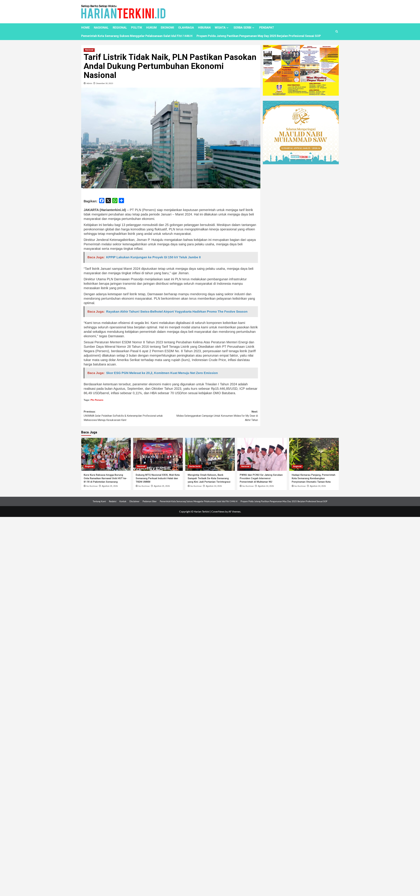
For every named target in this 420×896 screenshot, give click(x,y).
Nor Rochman (92, 486)
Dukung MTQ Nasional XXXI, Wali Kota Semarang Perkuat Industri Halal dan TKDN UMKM (158, 478)
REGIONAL (120, 27)
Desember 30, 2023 (104, 83)
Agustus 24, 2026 (214, 486)
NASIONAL (101, 27)
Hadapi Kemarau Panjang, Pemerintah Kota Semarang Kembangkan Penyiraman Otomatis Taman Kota (313, 478)
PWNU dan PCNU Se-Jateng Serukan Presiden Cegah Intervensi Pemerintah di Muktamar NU (261, 478)
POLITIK (136, 27)
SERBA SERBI (242, 27)
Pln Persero (97, 400)
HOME (85, 27)
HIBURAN (204, 27)
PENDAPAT (266, 27)
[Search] (337, 31)
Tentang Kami (99, 501)
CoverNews (218, 511)
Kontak (122, 501)
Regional (89, 466)
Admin (89, 83)
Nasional (89, 50)
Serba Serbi (194, 466)
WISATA (220, 27)
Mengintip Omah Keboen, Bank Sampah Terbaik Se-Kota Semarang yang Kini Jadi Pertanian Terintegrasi (209, 478)
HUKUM (151, 27)
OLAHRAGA (186, 27)
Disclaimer (134, 501)
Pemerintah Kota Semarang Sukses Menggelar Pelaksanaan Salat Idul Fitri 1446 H (136, 36)
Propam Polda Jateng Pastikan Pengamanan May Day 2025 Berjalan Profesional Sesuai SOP (259, 36)
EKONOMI (167, 27)
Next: (217, 416)
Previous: (123, 416)
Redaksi (112, 501)
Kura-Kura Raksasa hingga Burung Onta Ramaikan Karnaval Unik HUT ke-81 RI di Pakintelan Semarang (105, 478)
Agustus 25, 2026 (110, 486)
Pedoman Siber (150, 501)
